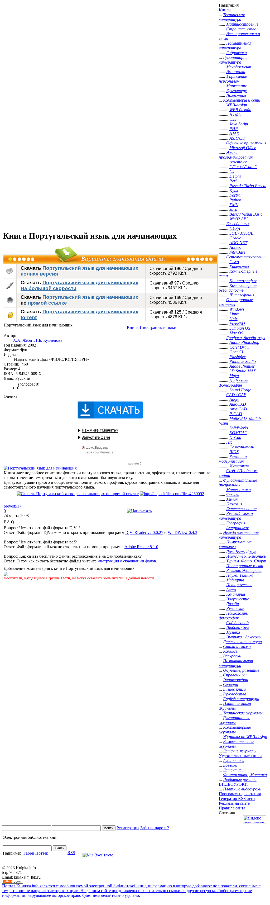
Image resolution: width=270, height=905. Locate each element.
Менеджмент (238, 67)
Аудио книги (233, 760)
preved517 (12, 506)
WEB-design (236, 105)
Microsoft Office (242, 147)
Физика (232, 494)
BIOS (234, 451)
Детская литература (242, 641)
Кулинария (235, 594)
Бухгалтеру (236, 90)
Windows (236, 309)
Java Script (238, 124)
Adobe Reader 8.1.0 (141, 546)
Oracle (235, 238)
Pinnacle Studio (242, 361)
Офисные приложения (246, 143)
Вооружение (237, 599)
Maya (234, 375)
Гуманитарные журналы (234, 720)
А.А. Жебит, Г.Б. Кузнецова (37, 340)
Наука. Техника (239, 575)
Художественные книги (240, 756)
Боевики (230, 765)
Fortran (236, 195)
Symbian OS (239, 328)
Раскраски (232, 656)
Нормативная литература (235, 45)
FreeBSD (237, 323)
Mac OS (236, 333)
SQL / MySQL (241, 233)
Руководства (234, 694)
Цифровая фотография (233, 382)
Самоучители (241, 447)
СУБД (234, 228)
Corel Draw (239, 347)
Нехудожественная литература (239, 534)
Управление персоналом (233, 78)
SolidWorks (238, 428)
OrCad (235, 437)
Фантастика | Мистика (245, 775)
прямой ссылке (47, 303)
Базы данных (237, 223)
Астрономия (237, 527)
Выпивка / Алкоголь (243, 637)
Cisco (234, 261)
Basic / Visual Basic (245, 214)
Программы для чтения (240, 794)
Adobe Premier (242, 366)
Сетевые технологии (245, 257)
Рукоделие (235, 608)
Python (235, 200)
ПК (229, 442)
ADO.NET (238, 242)
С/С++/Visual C (243, 166)
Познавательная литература (236, 663)
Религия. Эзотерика (244, 570)
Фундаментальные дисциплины (238, 482)
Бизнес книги (234, 689)
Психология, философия (233, 615)
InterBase (237, 252)
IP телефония (241, 295)
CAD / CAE (236, 394)
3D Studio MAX (242, 371)
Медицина (235, 580)
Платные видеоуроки (242, 789)
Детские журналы (239, 751)
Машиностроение (242, 24)
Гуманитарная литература (234, 59)
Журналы (227, 708)
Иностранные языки (244, 565)
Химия (232, 499)
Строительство (241, 29)
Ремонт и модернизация (233, 458)
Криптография (243, 280)
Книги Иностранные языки (151, 327)
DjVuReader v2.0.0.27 (144, 532)
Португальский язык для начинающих (90, 297)
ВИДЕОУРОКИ (233, 784)
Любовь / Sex (237, 627)
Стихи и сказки (237, 646)
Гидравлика (236, 52)
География (235, 523)
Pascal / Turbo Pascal (247, 185)
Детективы (233, 770)
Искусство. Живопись (246, 556)
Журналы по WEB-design (245, 737)
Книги (225, 10)
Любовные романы (240, 779)
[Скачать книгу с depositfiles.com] (172, 493)
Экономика (235, 71)
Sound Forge (240, 390)
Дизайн (232, 603)
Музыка (233, 632)
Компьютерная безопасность (238, 287)
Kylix (233, 190)
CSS (233, 119)
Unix (233, 318)
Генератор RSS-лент (237, 798)
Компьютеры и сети (241, 100)
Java (233, 209)
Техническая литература (232, 17)
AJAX (234, 133)
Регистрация (128, 828)
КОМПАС (238, 432)
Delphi (235, 176)
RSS (71, 852)
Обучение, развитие (241, 670)
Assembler (238, 162)
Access (235, 247)
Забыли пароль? (154, 828)
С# (231, 171)
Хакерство (239, 266)
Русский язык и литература (236, 515)
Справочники (235, 675)
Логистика (236, 95)
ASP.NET (237, 138)
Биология (234, 504)
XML (233, 204)
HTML (235, 114)
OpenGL (236, 352)
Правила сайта (232, 808)
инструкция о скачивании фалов (127, 561)
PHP (233, 128)
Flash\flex (237, 356)
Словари (230, 684)
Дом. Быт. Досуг (241, 551)
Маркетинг (236, 86)
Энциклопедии (235, 679)
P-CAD (235, 413)
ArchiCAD (238, 409)
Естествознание (241, 508)
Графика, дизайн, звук (245, 337)
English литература (241, 698)
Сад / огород (237, 622)
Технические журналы (243, 713)
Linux (234, 314)
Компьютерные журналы (235, 729)
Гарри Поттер (35, 853)
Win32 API (238, 219)
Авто (231, 589)
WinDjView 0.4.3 (182, 532)
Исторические (239, 584)
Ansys (234, 399)
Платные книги (237, 703)
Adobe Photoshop (244, 342)
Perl (233, 181)
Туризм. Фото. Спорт (246, 561)
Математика (238, 489)
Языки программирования (236, 154)
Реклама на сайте (234, 803)
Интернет (239, 466)
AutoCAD (237, 404)
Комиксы (231, 651)
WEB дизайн (240, 109)
